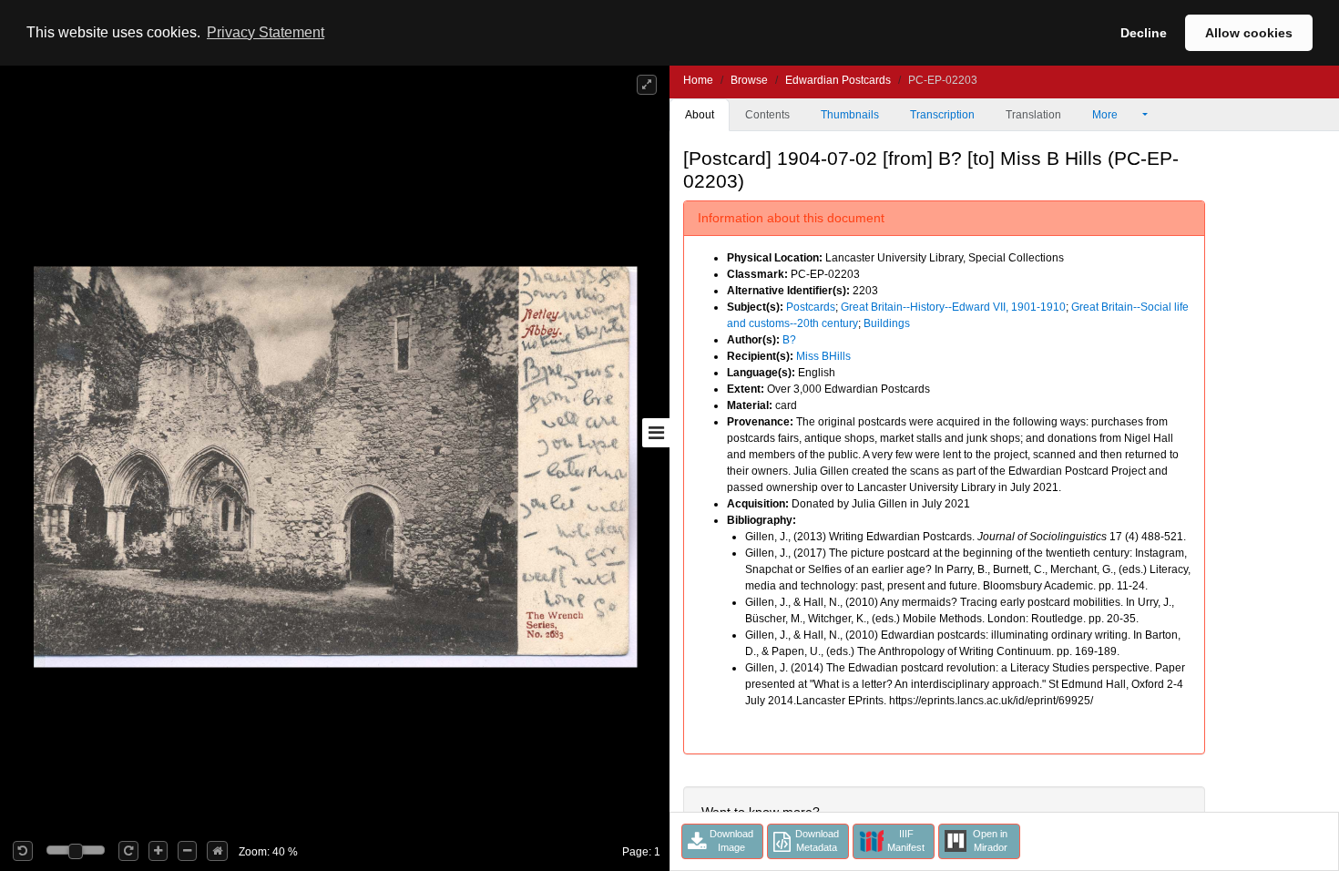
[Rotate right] (128, 851)
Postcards (810, 307)
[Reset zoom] (217, 851)
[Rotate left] (23, 851)
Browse (749, 80)
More (1106, 114)
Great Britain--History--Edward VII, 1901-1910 (953, 307)
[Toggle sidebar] (656, 432)
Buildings (887, 323)
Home (698, 80)
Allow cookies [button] (1249, 33)
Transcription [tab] (942, 114)
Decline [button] (1143, 33)
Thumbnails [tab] (850, 114)
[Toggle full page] (647, 85)
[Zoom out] (187, 851)
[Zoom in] (158, 851)
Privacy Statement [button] (265, 32)
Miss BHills (823, 356)
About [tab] (699, 114)
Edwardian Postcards (838, 80)
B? (789, 339)
